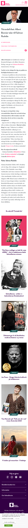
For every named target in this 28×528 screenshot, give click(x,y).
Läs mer (18, 518)
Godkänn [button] (8, 525)
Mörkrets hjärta (11, 156)
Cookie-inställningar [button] (9, 522)
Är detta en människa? (11, 154)
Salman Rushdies (18, 64)
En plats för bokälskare (21, 5)
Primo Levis (9, 146)
